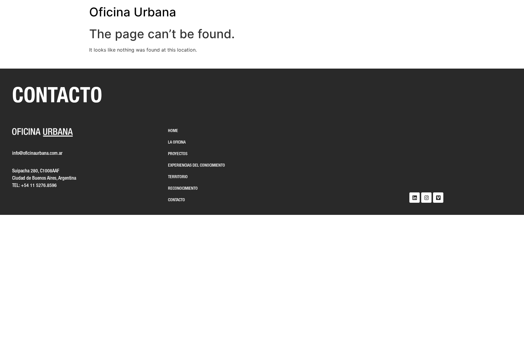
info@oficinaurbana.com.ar (37, 153)
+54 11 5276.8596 (39, 186)
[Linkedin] (414, 197)
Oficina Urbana (132, 12)
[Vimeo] (438, 197)
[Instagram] (426, 197)
